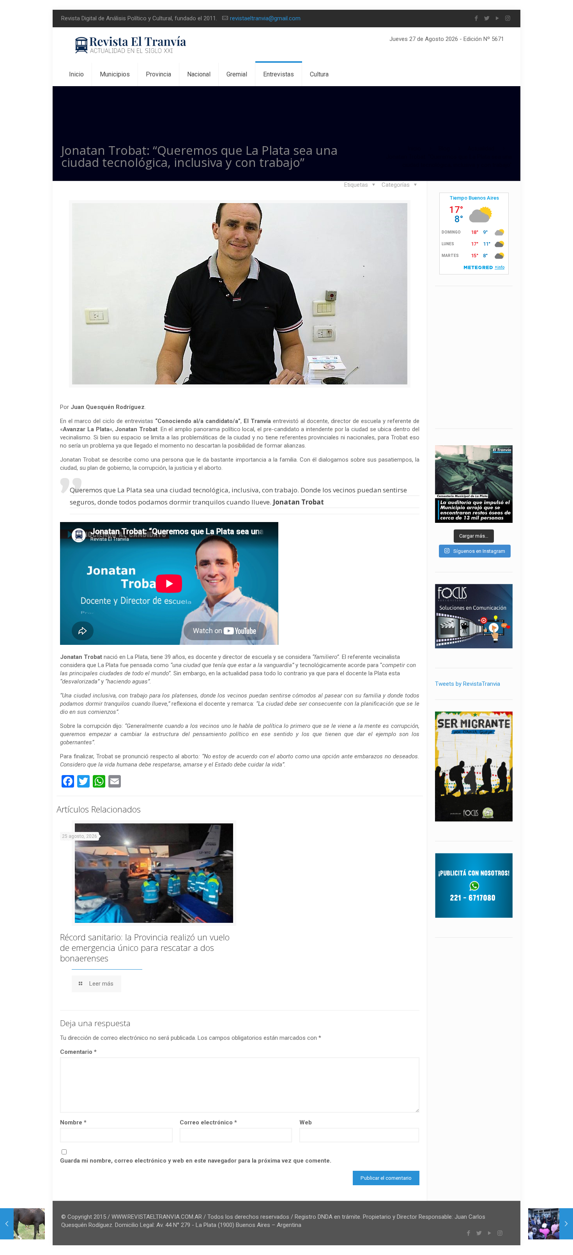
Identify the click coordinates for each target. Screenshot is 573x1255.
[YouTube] (497, 18)
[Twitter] (487, 18)
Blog (444, 148)
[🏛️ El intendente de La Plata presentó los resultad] (474, 484)
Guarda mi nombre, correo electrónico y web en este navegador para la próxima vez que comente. (195, 1160)
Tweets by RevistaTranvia (467, 683)
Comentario (78, 1051)
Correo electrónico (208, 1122)
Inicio (414, 148)
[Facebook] (476, 18)
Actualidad (480, 148)
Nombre (73, 1122)
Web (305, 1122)
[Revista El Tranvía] (131, 45)
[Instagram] (508, 18)
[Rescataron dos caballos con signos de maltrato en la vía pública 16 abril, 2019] (22, 1223)
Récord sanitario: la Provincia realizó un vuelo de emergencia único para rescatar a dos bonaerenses (145, 947)
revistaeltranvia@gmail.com (265, 18)
